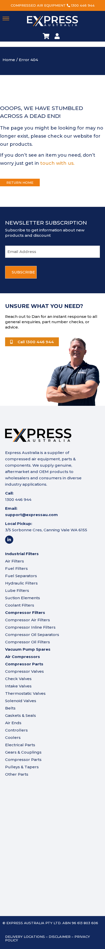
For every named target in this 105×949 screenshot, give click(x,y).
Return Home (19, 182)
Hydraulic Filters (21, 583)
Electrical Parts (20, 744)
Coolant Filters (19, 605)
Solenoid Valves (20, 700)
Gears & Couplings (23, 752)
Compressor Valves (24, 671)
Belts (10, 708)
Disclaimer (60, 937)
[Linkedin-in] (9, 540)
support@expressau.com (31, 514)
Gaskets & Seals (20, 715)
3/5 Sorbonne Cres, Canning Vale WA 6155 (46, 529)
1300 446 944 (83, 5)
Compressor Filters (25, 612)
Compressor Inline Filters (30, 627)
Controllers (16, 730)
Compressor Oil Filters (27, 642)
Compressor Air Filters (27, 619)
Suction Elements (22, 597)
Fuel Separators (21, 575)
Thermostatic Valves (25, 693)
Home (9, 59)
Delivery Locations (25, 937)
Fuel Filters (16, 568)
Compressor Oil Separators (32, 634)
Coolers (13, 737)
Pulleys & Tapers (22, 766)
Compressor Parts (23, 759)
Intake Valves (18, 686)
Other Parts (16, 774)
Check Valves (18, 678)
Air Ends (13, 722)
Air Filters (14, 561)
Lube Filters (17, 590)
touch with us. (57, 163)
